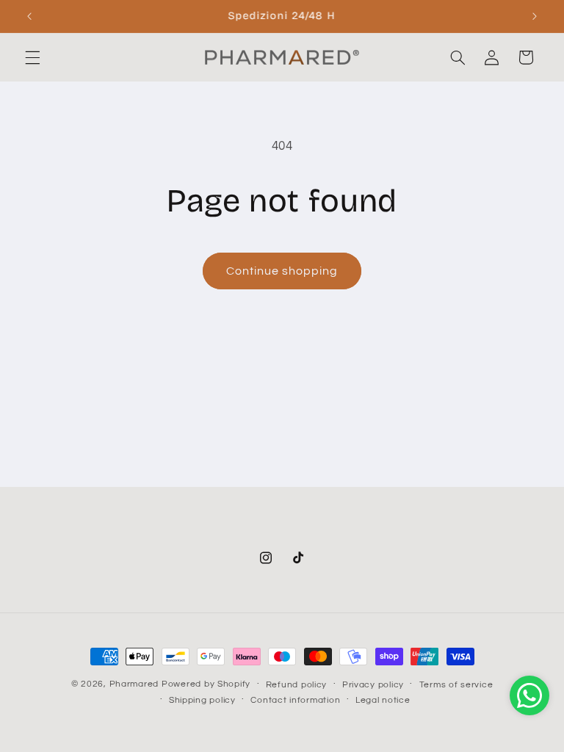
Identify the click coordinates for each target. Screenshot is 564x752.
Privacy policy (373, 685)
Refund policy (297, 685)
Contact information (295, 700)
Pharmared (134, 684)
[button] (32, 57)
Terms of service (456, 685)
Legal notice (383, 700)
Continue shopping (282, 271)
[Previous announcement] (29, 16)
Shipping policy (202, 700)
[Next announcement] (534, 16)
